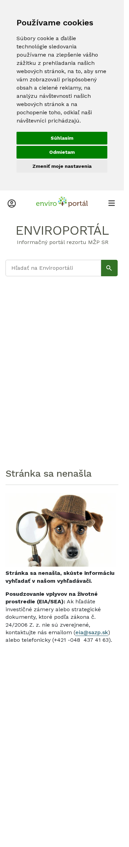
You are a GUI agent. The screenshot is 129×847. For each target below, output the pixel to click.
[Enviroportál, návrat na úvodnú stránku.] (62, 202)
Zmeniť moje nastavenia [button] (62, 166)
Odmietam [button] (62, 152)
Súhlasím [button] (62, 138)
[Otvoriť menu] (111, 202)
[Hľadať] (109, 268)
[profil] (12, 202)
